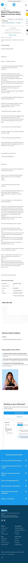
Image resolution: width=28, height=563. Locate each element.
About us (2, 532)
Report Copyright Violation (19, 295)
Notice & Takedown (4, 544)
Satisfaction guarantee (19, 528)
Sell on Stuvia (3, 530)
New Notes (17, 540)
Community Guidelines (5, 542)
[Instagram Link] (2, 520)
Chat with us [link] (17, 532)
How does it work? (4, 528)
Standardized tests (18, 544)
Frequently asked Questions (20, 530)
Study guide (17, 533)
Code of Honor (3, 540)
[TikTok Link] (5, 520)
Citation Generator (4, 533)
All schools (17, 538)
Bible (19, 22)
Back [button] (5, 8)
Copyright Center (4, 538)
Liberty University (10, 22)
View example (13, 35)
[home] (14, 4)
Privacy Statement (10, 554)
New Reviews (17, 542)
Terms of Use (3, 554)
